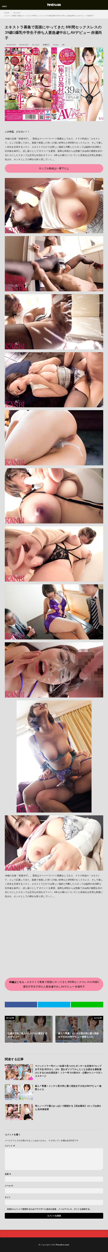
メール (9, 1186)
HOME (6, 13)
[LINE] (87, 1004)
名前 (8, 1174)
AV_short (17, 13)
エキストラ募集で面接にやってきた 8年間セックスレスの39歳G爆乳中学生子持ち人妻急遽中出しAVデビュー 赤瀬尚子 (49, 16)
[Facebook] (21, 1004)
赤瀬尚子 (46, 45)
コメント (10, 1146)
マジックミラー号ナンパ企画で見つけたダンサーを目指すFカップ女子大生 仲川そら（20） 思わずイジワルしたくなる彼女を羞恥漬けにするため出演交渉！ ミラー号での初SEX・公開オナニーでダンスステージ (69, 1070)
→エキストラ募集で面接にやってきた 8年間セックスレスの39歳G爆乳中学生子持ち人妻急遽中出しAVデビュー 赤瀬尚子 (54, 984)
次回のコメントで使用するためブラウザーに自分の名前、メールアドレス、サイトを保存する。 (49, 1209)
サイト (8, 1197)
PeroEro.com (54, 5)
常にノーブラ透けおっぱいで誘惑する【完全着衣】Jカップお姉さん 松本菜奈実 (68, 1107)
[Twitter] (54, 1004)
